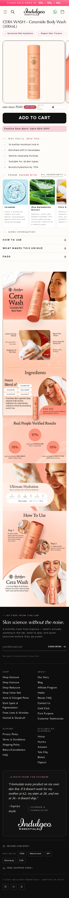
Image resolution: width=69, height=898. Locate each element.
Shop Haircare (11, 682)
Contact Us (44, 703)
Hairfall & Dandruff (14, 717)
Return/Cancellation (14, 749)
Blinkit (41, 757)
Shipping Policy (11, 744)
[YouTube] (13, 886)
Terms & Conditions (14, 739)
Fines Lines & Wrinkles (15, 712)
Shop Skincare (11, 677)
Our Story (43, 677)
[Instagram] (5, 886)
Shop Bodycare (11, 687)
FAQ (5, 754)
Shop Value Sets (12, 692)
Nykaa (41, 736)
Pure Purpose (45, 713)
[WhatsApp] (22, 886)
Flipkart (42, 762)
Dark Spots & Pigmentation (10, 705)
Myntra (42, 741)
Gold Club (43, 708)
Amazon (42, 747)
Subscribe (55, 646)
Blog (40, 682)
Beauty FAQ (44, 697)
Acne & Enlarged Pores (16, 697)
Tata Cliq (43, 752)
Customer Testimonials (51, 718)
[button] (53, 107)
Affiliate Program (47, 687)
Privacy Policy (10, 734)
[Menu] (5, 12)
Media (41, 692)
